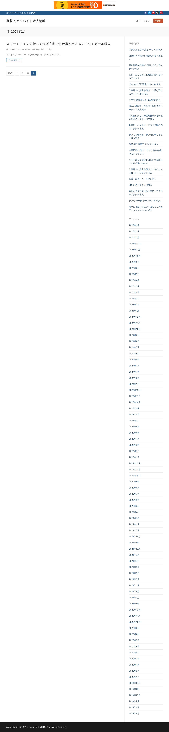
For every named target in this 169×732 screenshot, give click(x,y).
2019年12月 (134, 683)
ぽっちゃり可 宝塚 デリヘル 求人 (144, 84)
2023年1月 (134, 457)
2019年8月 (134, 707)
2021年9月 (134, 555)
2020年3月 (134, 664)
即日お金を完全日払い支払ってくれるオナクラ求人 (146, 193)
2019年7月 (134, 713)
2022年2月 (134, 524)
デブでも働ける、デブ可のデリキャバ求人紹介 (146, 136)
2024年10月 (135, 329)
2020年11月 (134, 615)
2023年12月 (135, 390)
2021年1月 (134, 603)
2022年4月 (134, 512)
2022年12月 (135, 463)
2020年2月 (134, 670)
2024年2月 (134, 378)
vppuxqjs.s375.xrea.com (19, 49)
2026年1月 (134, 237)
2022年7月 (134, 493)
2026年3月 (134, 225)
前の (10, 73)
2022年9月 (134, 481)
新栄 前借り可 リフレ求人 (142, 179)
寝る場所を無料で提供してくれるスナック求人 (146, 67)
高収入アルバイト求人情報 (26, 21)
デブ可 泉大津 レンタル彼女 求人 (144, 100)
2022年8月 (134, 487)
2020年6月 (134, 646)
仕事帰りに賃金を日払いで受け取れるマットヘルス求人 (146, 92)
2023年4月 (134, 438)
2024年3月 (134, 371)
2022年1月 (134, 530)
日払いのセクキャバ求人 (140, 185)
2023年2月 (134, 451)
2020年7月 (134, 640)
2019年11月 (134, 689)
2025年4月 (134, 292)
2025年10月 (135, 256)
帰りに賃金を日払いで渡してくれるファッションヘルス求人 (146, 208)
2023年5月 (134, 432)
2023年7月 (134, 420)
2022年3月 (134, 518)
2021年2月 (134, 597)
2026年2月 (134, 231)
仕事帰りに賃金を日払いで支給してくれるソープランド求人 (146, 171)
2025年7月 (134, 274)
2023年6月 (134, 426)
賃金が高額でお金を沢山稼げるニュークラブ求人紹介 (146, 108)
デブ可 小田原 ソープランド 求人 (144, 200)
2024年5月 (134, 359)
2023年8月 (134, 414)
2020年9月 (134, 628)
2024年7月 (134, 347)
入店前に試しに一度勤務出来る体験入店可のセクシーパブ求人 (146, 117)
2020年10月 (135, 622)
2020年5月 (134, 652)
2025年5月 (134, 286)
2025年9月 (134, 262)
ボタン (158, 21)
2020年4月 (134, 658)
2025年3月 (134, 298)
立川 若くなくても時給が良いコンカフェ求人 (146, 76)
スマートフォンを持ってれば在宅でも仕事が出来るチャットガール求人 (58, 44)
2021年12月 (134, 536)
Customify (62, 727)
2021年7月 (134, 567)
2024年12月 (135, 316)
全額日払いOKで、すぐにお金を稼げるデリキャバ (145, 152)
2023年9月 (134, 408)
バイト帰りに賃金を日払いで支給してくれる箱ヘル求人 (146, 161)
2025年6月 (134, 280)
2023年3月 (134, 445)
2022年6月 (134, 500)
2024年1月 (134, 384)
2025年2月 (134, 304)
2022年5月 (134, 506)
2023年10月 (135, 402)
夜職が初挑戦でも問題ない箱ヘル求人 (146, 57)
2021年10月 (134, 548)
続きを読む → (14, 60)
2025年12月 (135, 243)
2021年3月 (134, 591)
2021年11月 (134, 542)
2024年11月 (134, 323)
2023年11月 (134, 396)
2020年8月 (134, 634)
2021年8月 (134, 561)
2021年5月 (134, 579)
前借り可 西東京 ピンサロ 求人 (143, 144)
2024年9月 (134, 335)
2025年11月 (134, 249)
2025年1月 (134, 310)
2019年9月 (134, 701)
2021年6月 (134, 573)
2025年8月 (134, 268)
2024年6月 (134, 353)
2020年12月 (135, 609)
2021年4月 (134, 585)
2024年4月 (134, 365)
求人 (50, 49)
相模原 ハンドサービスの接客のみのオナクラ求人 (146, 127)
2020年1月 (134, 677)
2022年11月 (134, 469)
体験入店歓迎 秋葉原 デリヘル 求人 (146, 49)
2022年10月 (135, 475)
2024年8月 (134, 341)
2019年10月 (134, 695)
